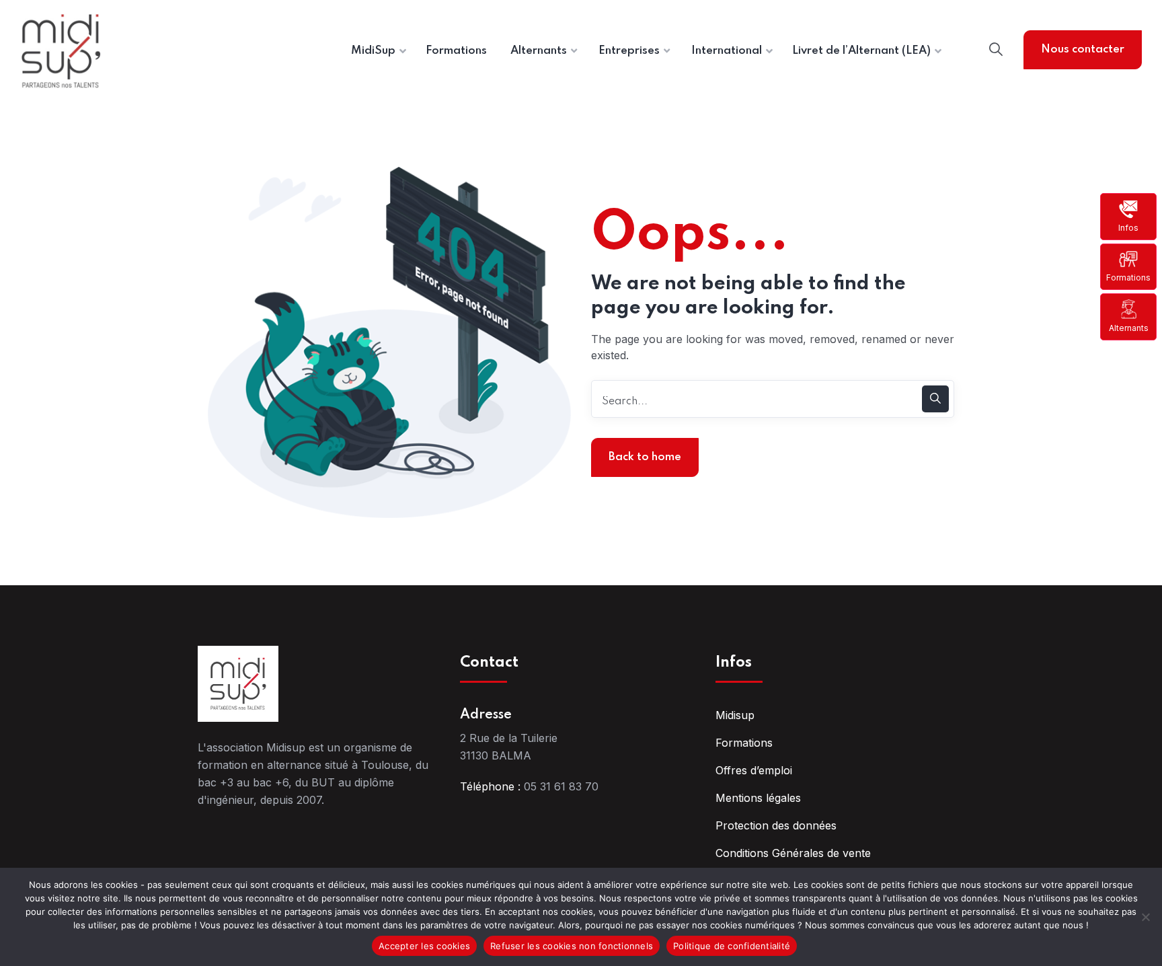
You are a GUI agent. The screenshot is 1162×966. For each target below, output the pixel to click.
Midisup (734, 715)
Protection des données (776, 825)
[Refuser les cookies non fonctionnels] (1145, 917)
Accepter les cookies (424, 945)
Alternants (1129, 327)
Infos (1128, 228)
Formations (1128, 277)
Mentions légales (758, 798)
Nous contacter (1082, 49)
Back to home (645, 457)
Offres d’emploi (753, 770)
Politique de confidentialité (731, 945)
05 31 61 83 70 (561, 786)
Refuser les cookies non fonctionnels (571, 945)
